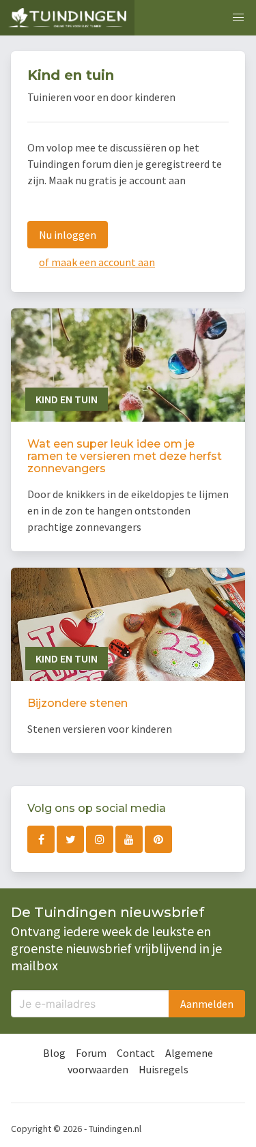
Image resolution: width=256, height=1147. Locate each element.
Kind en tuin (66, 399)
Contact (136, 1053)
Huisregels (163, 1069)
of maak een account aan (97, 262)
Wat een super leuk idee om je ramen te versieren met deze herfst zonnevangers (124, 456)
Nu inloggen (67, 235)
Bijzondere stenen (77, 703)
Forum (91, 1053)
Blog (54, 1053)
